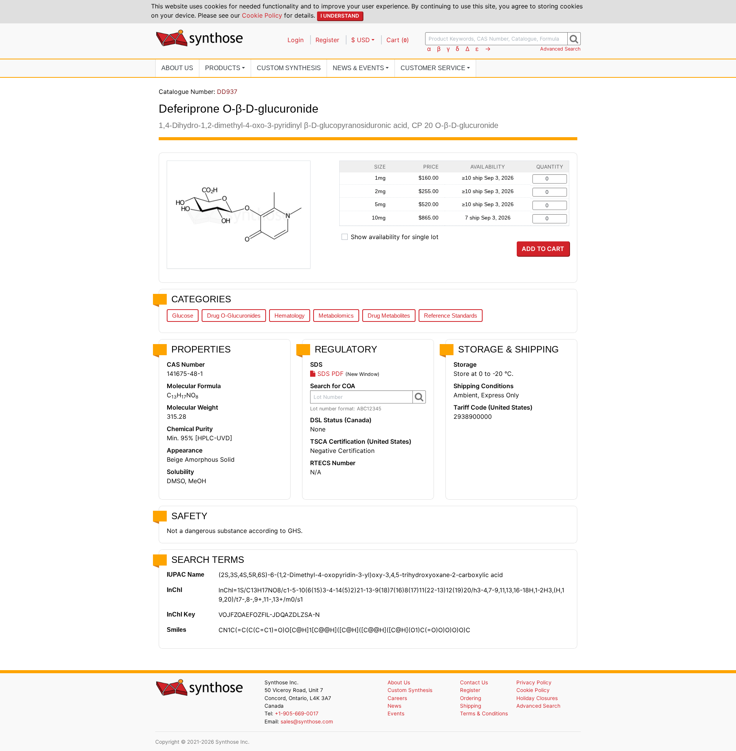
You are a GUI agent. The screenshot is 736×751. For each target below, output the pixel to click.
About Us (177, 68)
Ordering (470, 698)
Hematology (289, 315)
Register (327, 40)
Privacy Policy (534, 682)
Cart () (397, 40)
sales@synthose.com (307, 721)
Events (396, 713)
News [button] (358, 68)
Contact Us (474, 682)
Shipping (470, 706)
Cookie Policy (262, 15)
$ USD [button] (360, 40)
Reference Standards (450, 315)
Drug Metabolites (389, 315)
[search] (574, 38)
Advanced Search (560, 49)
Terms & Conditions (484, 713)
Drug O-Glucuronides (234, 315)
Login (296, 40)
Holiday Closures (537, 698)
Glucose (182, 315)
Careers (397, 698)
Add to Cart (543, 249)
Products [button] (222, 68)
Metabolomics (336, 315)
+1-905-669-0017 (297, 713)
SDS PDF (329, 373)
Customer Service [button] (433, 68)
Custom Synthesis (289, 68)
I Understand (339, 16)
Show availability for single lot (395, 237)
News (394, 706)
